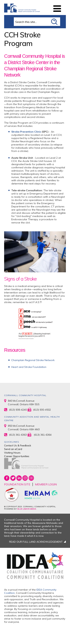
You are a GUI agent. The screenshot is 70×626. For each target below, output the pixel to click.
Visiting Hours (12, 452)
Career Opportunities (16, 456)
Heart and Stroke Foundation (28, 367)
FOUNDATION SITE (17, 484)
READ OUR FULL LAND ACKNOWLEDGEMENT (36, 541)
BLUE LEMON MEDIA (26, 509)
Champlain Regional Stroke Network (33, 360)
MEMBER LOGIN (46, 484)
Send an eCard (13, 449)
